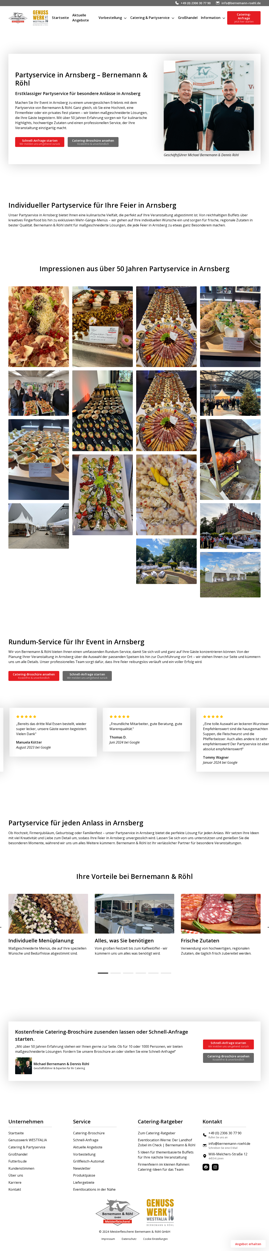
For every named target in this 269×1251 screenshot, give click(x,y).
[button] (113, 17)
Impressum (108, 1239)
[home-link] (18, 17)
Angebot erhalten (248, 1244)
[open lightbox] (38, 326)
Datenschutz (129, 1239)
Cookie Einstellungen (155, 1239)
